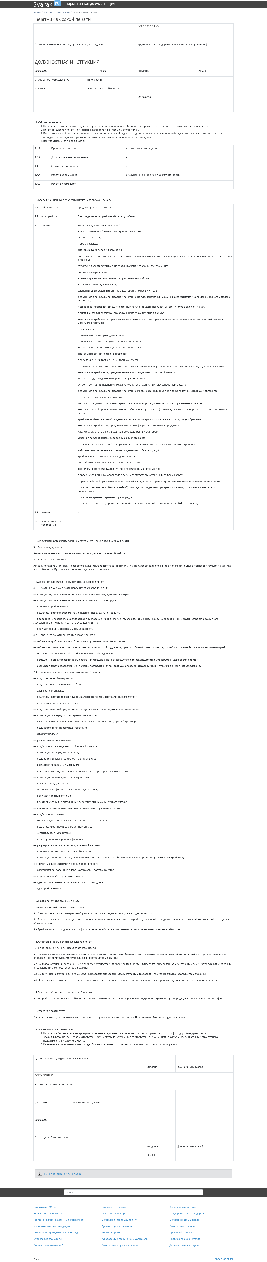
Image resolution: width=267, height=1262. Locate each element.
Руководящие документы (116, 1226)
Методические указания (184, 1219)
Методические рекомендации (51, 1226)
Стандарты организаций (48, 1245)
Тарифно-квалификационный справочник (58, 1219)
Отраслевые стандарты (47, 1239)
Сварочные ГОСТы (44, 1207)
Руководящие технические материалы (124, 1239)
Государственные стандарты (186, 1213)
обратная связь (224, 1259)
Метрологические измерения (119, 1219)
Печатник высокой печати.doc (62, 1174)
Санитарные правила (182, 1226)
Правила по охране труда (184, 1239)
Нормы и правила (112, 1232)
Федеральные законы (182, 1207)
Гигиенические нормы (114, 1213)
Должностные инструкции (185, 1245)
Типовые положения (113, 1207)
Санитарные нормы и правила (119, 1245)
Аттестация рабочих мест (48, 1213)
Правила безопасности (183, 1232)
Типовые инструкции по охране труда (56, 1232)
